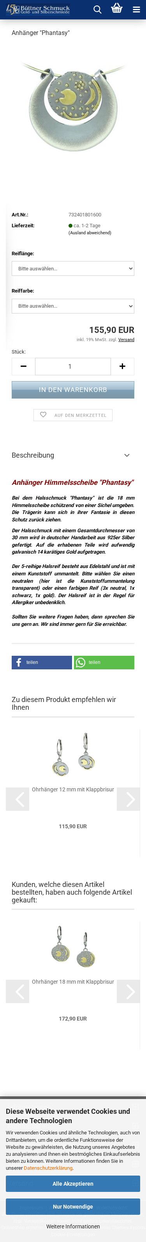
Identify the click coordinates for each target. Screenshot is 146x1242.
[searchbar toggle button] (97, 9)
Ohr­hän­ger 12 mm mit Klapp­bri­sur (73, 789)
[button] (23, 366)
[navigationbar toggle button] (136, 9)
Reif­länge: (23, 253)
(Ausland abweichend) (90, 232)
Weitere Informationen (73, 1226)
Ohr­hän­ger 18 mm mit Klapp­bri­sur (73, 982)
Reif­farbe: (23, 291)
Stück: (19, 352)
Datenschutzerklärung (48, 1168)
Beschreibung (33, 455)
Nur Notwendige (73, 1207)
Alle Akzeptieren (73, 1184)
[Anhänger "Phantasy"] (73, 102)
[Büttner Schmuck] (35, 9)
